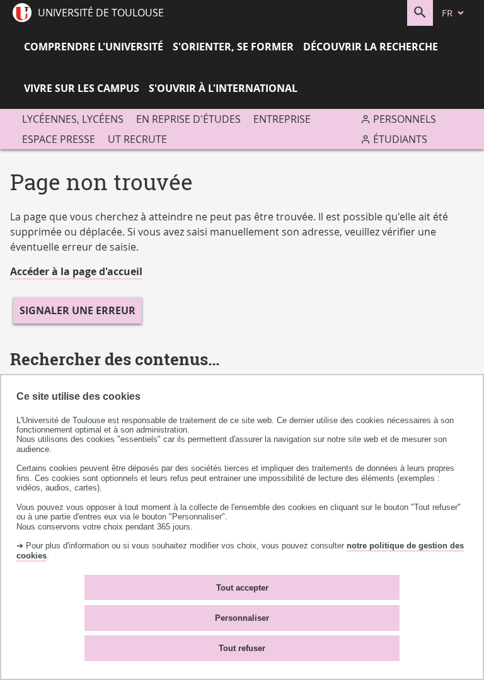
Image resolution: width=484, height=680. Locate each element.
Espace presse (58, 139)
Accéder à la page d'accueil (76, 271)
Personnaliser (242, 618)
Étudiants (400, 139)
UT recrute (137, 139)
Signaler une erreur (77, 310)
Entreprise (282, 119)
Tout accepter (242, 587)
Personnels (404, 119)
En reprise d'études (188, 119)
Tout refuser (242, 648)
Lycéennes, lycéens (73, 119)
